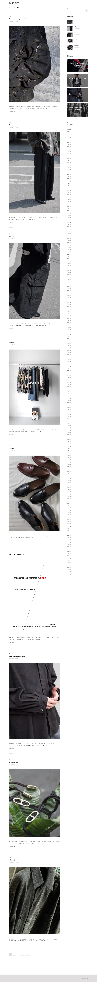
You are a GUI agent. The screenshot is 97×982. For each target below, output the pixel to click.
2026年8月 (69, 137)
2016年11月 (69, 393)
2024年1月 (69, 203)
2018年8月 (69, 345)
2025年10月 (69, 160)
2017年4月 (69, 382)
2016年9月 (69, 398)
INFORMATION (70, 124)
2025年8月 (69, 165)
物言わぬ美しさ (13, 860)
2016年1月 (69, 416)
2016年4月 (69, 409)
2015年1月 (69, 443)
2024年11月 (69, 183)
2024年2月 (69, 201)
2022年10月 (69, 231)
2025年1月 (69, 178)
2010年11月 (69, 558)
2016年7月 (69, 402)
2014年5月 (69, 462)
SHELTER (86, 978)
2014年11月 (69, 448)
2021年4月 (69, 272)
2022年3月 (69, 247)
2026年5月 (69, 144)
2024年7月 (69, 192)
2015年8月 (69, 427)
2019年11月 (69, 311)
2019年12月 (69, 309)
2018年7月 (69, 347)
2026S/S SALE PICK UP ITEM (16, 554)
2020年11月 (69, 283)
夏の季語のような (13, 762)
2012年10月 (69, 505)
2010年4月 (69, 574)
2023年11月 (69, 208)
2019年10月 (69, 313)
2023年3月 (69, 222)
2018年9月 (69, 343)
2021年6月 (69, 267)
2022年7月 (69, 238)
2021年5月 (69, 270)
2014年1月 (69, 471)
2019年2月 (69, 331)
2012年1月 (69, 526)
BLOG (73, 3)
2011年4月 (69, 546)
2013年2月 (69, 496)
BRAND (68, 3)
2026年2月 (69, 151)
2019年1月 (69, 334)
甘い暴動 (11, 342)
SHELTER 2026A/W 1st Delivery (17, 656)
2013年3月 (69, 494)
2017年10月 (69, 368)
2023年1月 (69, 226)
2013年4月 (69, 491)
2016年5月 (69, 407)
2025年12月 (69, 155)
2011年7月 (69, 539)
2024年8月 (69, 190)
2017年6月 (69, 377)
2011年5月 (69, 544)
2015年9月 (69, 425)
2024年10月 (69, 185)
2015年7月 (69, 430)
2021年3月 (69, 274)
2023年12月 (69, 206)
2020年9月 (69, 288)
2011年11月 (69, 530)
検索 (68, 8)
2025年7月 (69, 167)
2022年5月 (69, 242)
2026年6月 (69, 142)
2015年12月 (69, 418)
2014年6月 (69, 459)
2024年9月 (69, 187)
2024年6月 (69, 194)
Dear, (10, 125)
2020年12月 (69, 281)
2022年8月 (69, 235)
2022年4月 (69, 245)
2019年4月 (69, 327)
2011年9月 (69, 535)
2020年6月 (69, 295)
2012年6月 (69, 514)
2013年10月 (69, 478)
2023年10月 (69, 210)
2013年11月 (69, 475)
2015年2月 (69, 441)
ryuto (17, 21)
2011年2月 (69, 551)
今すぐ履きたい (13, 236)
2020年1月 (69, 306)
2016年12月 (69, 391)
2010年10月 (69, 560)
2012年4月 (69, 519)
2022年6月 (69, 240)
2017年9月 (69, 370)
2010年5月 (69, 571)
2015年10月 (69, 423)
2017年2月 (69, 386)
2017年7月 (69, 375)
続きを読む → (12, 111)
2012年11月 (69, 503)
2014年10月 (69, 450)
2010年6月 (69, 569)
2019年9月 (69, 315)
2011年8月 (69, 537)
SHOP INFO (79, 3)
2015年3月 (69, 439)
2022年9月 (69, 233)
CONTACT (86, 3)
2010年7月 (69, 567)
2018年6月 (69, 350)
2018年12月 (69, 336)
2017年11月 (69, 366)
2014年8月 (69, 455)
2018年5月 (69, 352)
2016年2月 (69, 414)
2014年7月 (69, 457)
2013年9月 (69, 480)
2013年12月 (69, 473)
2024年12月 (69, 181)
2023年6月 (69, 215)
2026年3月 (69, 149)
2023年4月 (69, 219)
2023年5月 (69, 217)
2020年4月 (69, 299)
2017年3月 (69, 384)
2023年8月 (69, 213)
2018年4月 (69, 354)
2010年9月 (69, 562)
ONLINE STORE (62, 3)
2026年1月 (69, 153)
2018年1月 (69, 361)
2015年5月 (69, 434)
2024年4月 (69, 199)
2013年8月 (69, 482)
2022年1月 (69, 251)
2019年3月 (69, 329)
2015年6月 (69, 432)
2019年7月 (69, 320)
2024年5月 (69, 197)
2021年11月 (69, 256)
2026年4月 (69, 146)
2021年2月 (69, 277)
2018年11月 (69, 338)
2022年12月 (69, 229)
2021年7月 (69, 265)
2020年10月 (69, 286)
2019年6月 (69, 322)
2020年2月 (69, 304)
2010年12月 (69, 555)
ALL (10, 16)
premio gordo (12, 448)
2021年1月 (69, 279)
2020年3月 (69, 302)
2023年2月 (69, 224)
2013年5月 (69, 489)
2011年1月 (69, 553)
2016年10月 (69, 395)
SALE (68, 131)
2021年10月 (69, 258)
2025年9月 (69, 162)
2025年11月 (69, 158)
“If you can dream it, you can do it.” (18, 19)
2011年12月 (69, 528)
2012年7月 (69, 512)
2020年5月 (69, 297)
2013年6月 (69, 487)
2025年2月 (69, 176)
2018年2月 (69, 359)
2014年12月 (69, 446)
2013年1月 (69, 498)
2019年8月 (69, 318)
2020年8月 (69, 290)
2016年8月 (69, 400)
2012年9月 (69, 507)
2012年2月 (69, 523)
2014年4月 (69, 464)
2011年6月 (69, 542)
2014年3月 (69, 466)
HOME (55, 3)
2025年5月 (69, 169)
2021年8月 (69, 263)
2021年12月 (69, 254)
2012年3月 (69, 521)
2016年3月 (69, 411)
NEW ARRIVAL (69, 129)
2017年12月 (69, 363)
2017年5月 (69, 379)
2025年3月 (69, 174)
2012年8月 (69, 510)
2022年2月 (69, 249)
